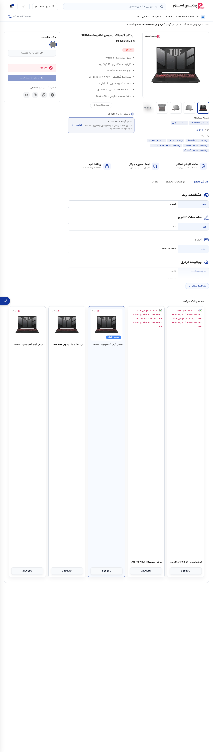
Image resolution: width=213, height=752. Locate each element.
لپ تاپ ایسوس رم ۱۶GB (195, 145)
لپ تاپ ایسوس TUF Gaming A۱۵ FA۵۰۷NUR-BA (186, 562)
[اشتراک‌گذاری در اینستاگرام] (35, 95)
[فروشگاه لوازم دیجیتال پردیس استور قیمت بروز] (188, 6)
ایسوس (199, 129)
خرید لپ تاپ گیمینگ (196, 140)
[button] (175, 65)
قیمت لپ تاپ (174, 140)
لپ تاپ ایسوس (179, 122)
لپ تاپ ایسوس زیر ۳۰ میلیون (165, 145)
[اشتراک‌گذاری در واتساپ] (43, 95)
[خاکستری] (53, 44)
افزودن (76, 125)
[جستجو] (162, 7)
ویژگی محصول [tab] (200, 182)
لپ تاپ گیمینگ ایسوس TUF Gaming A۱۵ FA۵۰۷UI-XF (27, 344)
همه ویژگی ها (101, 105)
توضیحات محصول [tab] (175, 182)
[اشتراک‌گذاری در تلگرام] (52, 95)
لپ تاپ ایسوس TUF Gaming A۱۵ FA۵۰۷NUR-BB (146, 562)
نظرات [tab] (154, 182)
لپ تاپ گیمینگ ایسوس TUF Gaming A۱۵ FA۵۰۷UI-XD (106, 344)
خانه (207, 24)
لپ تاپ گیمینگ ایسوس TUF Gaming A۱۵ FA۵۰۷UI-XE (67, 344)
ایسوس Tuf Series (192, 24)
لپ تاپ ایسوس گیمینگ (194, 150)
